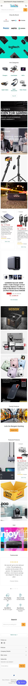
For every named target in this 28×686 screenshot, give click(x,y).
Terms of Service (5, 675)
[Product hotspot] (8, 407)
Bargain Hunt (14, 425)
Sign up (22, 660)
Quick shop (7, 236)
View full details (14, 294)
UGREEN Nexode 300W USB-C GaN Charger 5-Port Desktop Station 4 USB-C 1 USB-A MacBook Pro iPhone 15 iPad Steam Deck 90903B (14, 282)
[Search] (25, 9)
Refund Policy (14, 675)
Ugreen (2, 230)
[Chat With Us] (7, 603)
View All (14, 91)
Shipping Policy (14, 676)
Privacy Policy (21, 675)
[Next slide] (23, 272)
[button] (6, 272)
